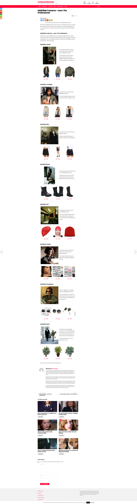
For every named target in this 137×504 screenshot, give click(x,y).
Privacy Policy (60, 6)
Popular (89, 3)
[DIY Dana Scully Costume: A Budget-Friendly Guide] (68, 406)
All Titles (50, 6)
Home (39, 6)
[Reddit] (45, 20)
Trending (97, 3)
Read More (40, 416)
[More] (52, 20)
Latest (84, 3)
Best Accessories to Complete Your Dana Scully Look (47, 413)
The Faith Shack (40, 499)
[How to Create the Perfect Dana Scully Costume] (47, 443)
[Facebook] (41, 20)
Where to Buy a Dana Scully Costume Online (45, 432)
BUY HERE (46, 79)
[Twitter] (43, 20)
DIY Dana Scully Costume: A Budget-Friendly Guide (68, 413)
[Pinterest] (47, 20)
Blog (66, 6)
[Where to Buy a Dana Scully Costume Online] (47, 425)
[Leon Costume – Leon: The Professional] (1, 252)
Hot (93, 3)
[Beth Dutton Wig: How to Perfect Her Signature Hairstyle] (68, 443)
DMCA (55, 6)
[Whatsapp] (50, 20)
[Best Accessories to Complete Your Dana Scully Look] (47, 406)
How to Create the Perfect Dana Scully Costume (46, 451)
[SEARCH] (98, 6)
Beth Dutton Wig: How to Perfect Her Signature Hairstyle (68, 451)
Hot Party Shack (40, 491)
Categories (44, 6)
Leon (49, 27)
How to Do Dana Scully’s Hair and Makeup (67, 432)
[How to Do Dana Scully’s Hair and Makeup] (68, 425)
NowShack (39, 493)
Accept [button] (88, 502)
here (60, 362)
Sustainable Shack (41, 497)
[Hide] (0, 19)
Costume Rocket (46, 1)
